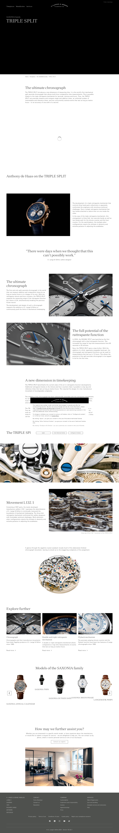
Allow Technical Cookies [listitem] (59, 432)
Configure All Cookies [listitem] (76, 432)
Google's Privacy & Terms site (45, 408)
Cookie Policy (55, 415)
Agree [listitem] (43, 432)
